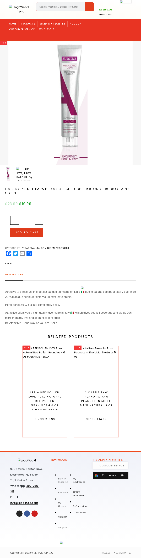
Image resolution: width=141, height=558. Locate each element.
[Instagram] (19, 35)
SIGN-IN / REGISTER (52, 23)
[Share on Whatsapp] (29, 264)
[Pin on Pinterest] (25, 264)
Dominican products (55, 248)
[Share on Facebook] (16, 264)
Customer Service (22, 29)
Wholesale (46, 29)
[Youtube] (34, 513)
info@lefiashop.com (24, 503)
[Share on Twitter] (20, 264)
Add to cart (27, 232)
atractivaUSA (31, 248)
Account (76, 23)
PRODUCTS (28, 23)
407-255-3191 (105, 9)
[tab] (14, 277)
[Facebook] (26, 35)
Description (14, 274)
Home (13, 23)
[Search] (89, 6)
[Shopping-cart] (12, 35)
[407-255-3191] (101, 4)
